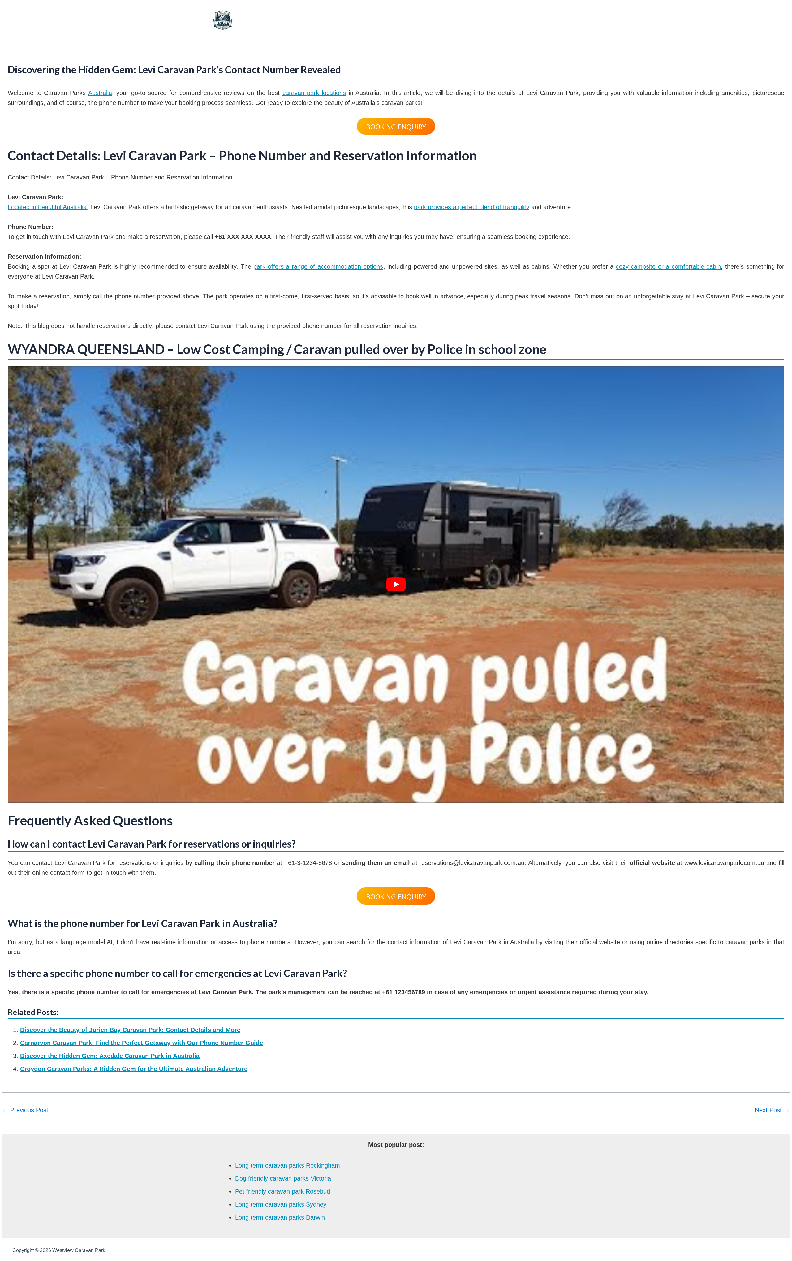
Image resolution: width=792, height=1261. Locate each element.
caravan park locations (314, 92)
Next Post (772, 1110)
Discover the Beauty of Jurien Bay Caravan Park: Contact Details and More (130, 1029)
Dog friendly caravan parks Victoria (283, 1178)
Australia (100, 92)
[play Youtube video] (396, 584)
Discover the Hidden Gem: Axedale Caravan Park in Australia (110, 1055)
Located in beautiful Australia (47, 207)
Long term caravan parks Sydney (280, 1204)
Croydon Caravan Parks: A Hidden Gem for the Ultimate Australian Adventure (134, 1068)
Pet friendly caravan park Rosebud (282, 1191)
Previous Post (25, 1110)
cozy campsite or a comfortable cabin (668, 266)
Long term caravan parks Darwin (280, 1217)
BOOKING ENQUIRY (396, 126)
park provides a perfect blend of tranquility (471, 207)
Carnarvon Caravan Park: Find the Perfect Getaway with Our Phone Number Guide (141, 1042)
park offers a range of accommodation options (318, 266)
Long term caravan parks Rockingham (287, 1165)
